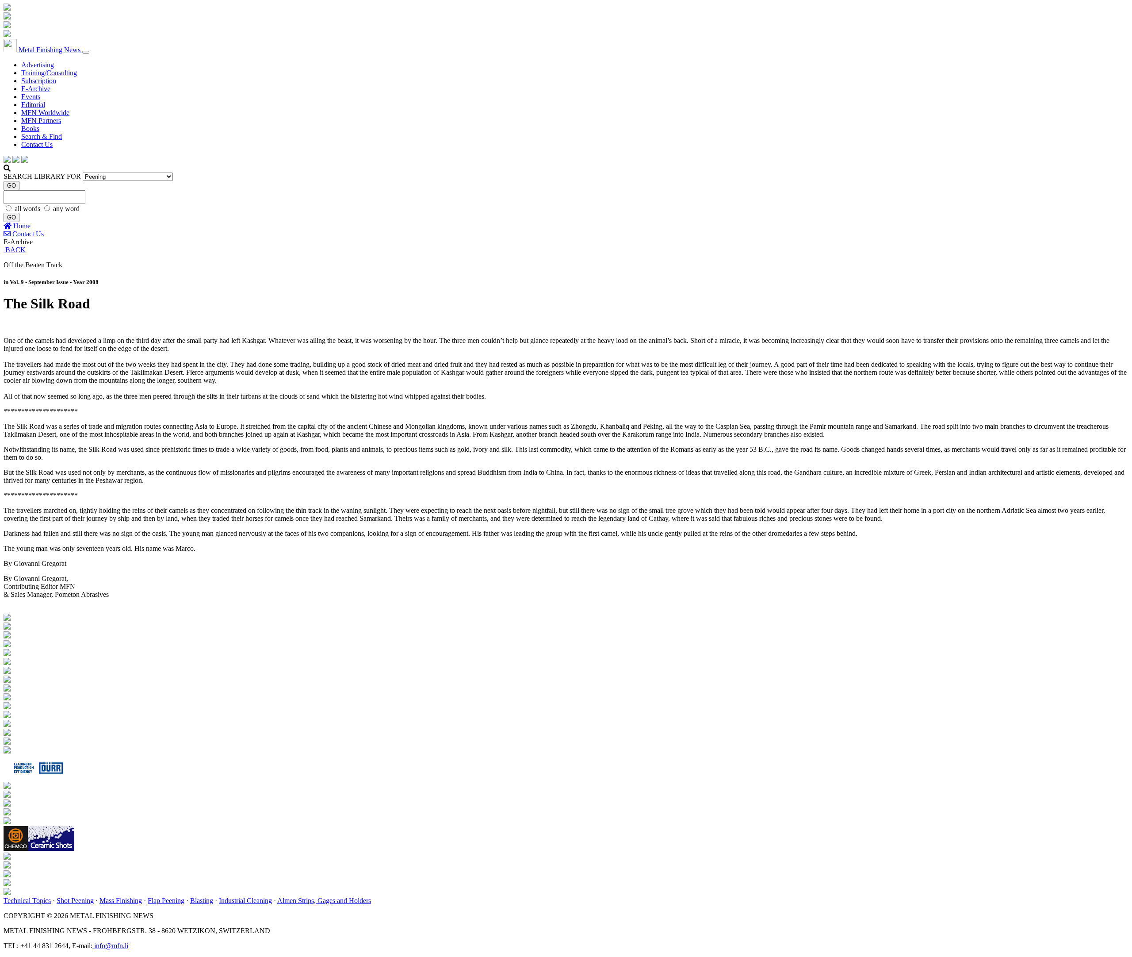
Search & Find (41, 136)
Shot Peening (75, 900)
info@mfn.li (110, 945)
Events (30, 96)
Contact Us (37, 144)
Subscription (38, 81)
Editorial (33, 104)
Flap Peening (166, 900)
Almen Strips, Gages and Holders (324, 900)
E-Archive (35, 88)
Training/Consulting (49, 73)
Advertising (37, 65)
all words (28, 208)
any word (66, 208)
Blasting (201, 900)
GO (11, 185)
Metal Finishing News (49, 50)
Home (21, 226)
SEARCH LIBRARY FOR (42, 176)
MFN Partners (41, 120)
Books (30, 128)
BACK (15, 250)
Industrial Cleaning (245, 900)
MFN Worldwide (45, 112)
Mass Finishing (120, 900)
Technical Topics (27, 900)
